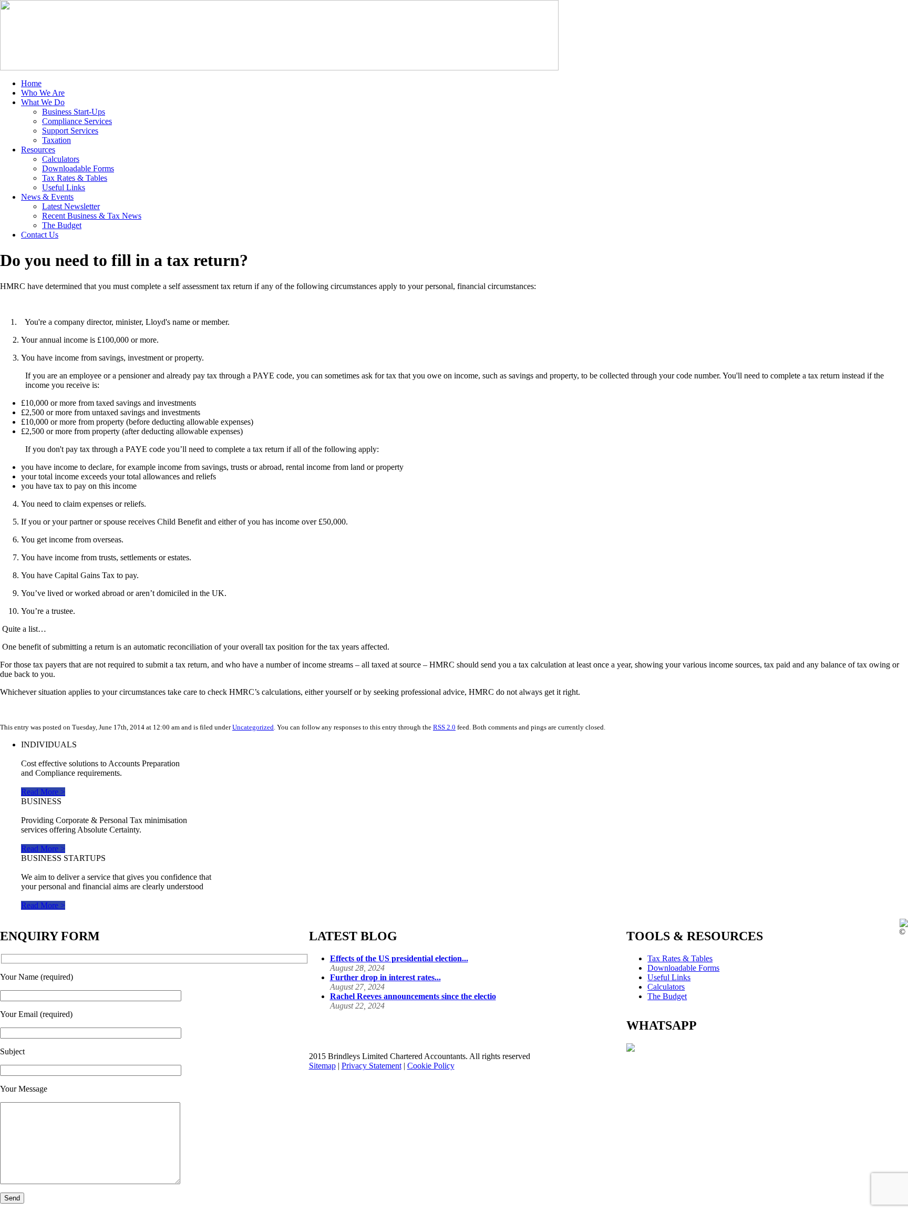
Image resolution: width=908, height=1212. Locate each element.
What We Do (43, 102)
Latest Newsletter (71, 206)
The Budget (61, 225)
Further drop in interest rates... (385, 977)
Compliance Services (77, 121)
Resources (38, 149)
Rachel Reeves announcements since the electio (413, 996)
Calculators (60, 159)
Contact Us (39, 234)
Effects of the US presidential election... (399, 958)
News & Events (47, 196)
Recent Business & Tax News (91, 215)
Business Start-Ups (73, 111)
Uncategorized (253, 727)
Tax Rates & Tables (74, 177)
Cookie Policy (431, 1065)
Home (31, 83)
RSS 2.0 (444, 727)
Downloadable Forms (78, 168)
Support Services (70, 130)
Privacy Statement (371, 1065)
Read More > (43, 791)
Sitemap (322, 1065)
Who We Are (43, 92)
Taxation (56, 140)
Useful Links (63, 187)
